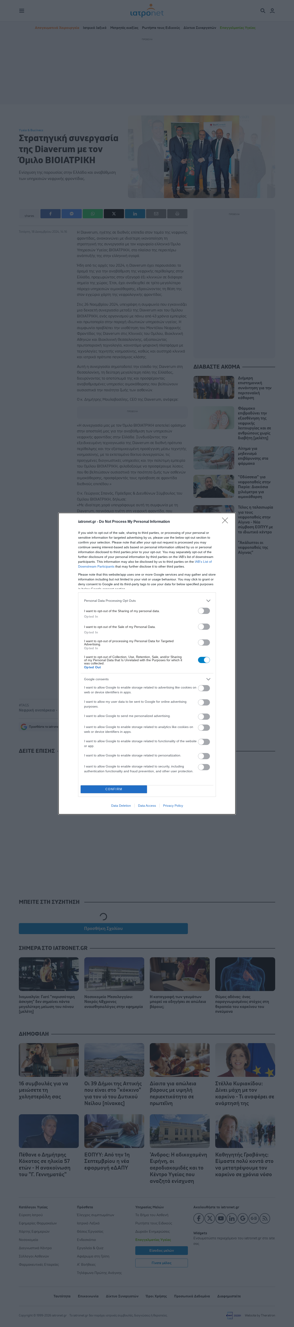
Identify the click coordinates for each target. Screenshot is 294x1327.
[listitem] (147, 600)
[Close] (226, 522)
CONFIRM (113, 789)
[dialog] (147, 663)
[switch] (204, 611)
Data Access (147, 805)
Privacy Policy (173, 805)
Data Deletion (121, 805)
